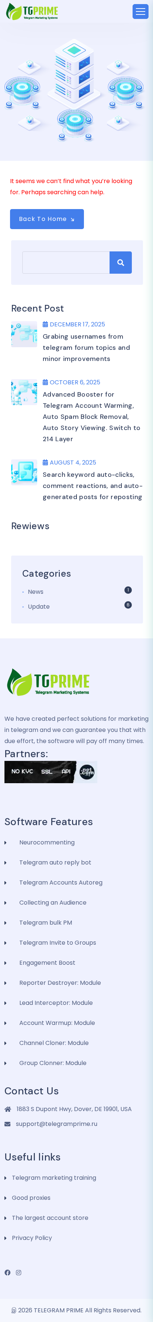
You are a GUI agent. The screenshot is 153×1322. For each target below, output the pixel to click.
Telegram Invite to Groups (57, 942)
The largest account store (50, 1218)
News (35, 591)
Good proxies (31, 1198)
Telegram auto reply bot (55, 862)
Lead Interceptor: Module (56, 1003)
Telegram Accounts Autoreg (60, 882)
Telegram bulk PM (45, 922)
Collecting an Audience (53, 902)
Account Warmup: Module (57, 1023)
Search (121, 262)
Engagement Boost (47, 962)
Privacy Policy (32, 1238)
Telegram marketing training (54, 1177)
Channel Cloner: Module (54, 1043)
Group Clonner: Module (53, 1063)
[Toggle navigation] (141, 11)
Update (39, 606)
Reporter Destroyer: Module (60, 983)
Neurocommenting (47, 842)
